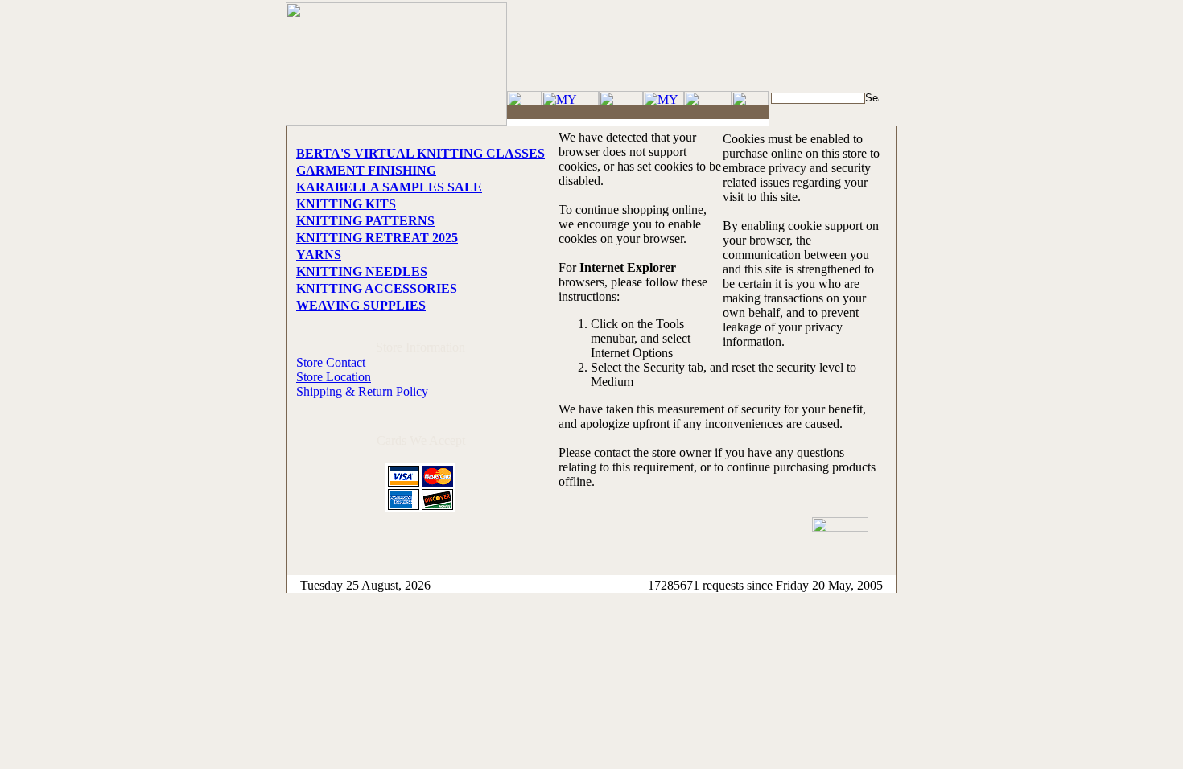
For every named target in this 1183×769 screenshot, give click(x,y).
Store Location (333, 377)
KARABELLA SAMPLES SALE (389, 187)
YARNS (318, 254)
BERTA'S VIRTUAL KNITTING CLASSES (420, 153)
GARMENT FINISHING (366, 170)
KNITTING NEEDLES (361, 271)
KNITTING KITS (346, 204)
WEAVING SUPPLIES (361, 305)
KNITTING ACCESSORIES (376, 288)
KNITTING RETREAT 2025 (377, 238)
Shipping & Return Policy (362, 391)
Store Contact (330, 362)
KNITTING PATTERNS (365, 221)
